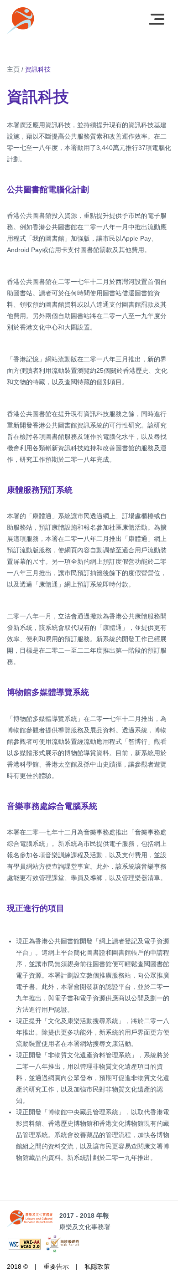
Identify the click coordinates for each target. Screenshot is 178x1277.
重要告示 (56, 1266)
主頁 (13, 69)
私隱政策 (97, 1266)
